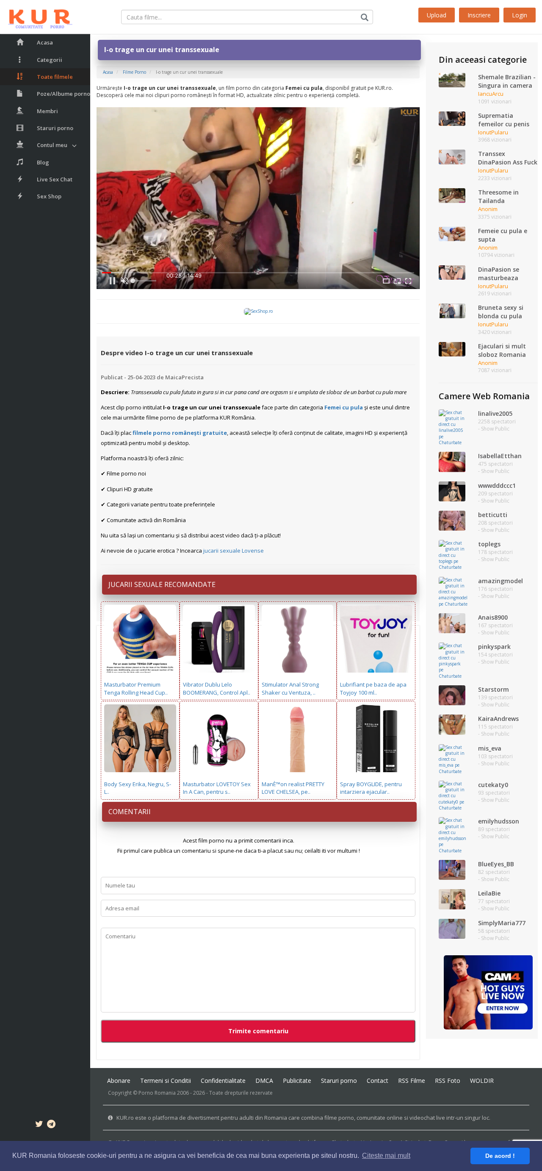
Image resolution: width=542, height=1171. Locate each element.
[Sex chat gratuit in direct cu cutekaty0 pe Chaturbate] (452, 795)
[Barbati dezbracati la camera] (488, 992)
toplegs (489, 544)
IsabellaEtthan (500, 456)
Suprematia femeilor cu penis (503, 119)
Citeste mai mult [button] (386, 1155)
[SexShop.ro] (258, 311)
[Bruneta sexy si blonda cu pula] (452, 310)
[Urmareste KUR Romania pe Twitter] (39, 1125)
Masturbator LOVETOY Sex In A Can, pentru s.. (217, 788)
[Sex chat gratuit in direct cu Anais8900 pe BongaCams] (452, 623)
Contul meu (52, 145)
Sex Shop (49, 196)
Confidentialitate (223, 1080)
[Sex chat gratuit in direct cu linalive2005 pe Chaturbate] (452, 427)
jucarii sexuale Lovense (233, 550)
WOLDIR (482, 1080)
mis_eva (489, 748)
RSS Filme (411, 1080)
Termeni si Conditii (165, 1080)
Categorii (49, 60)
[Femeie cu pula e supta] (452, 233)
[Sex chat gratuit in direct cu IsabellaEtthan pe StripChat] (452, 462)
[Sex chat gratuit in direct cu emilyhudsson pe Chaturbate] (452, 835)
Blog (43, 162)
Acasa (45, 42)
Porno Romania (157, 1092)
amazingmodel (500, 581)
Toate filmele (55, 77)
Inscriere (479, 15)
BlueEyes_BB (496, 864)
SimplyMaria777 (501, 923)
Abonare (118, 1080)
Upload (436, 15)
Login (519, 15)
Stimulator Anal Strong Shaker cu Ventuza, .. (290, 688)
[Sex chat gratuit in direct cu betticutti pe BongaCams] (452, 520)
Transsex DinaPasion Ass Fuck (507, 158)
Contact (377, 1080)
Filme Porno (134, 72)
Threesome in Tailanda (498, 196)
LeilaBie (489, 893)
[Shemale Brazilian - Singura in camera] (452, 80)
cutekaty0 (493, 785)
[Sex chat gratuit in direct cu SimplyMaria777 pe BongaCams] (452, 928)
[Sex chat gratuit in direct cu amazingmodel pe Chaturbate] (453, 591)
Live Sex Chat (54, 179)
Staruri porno (55, 128)
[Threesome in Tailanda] (452, 195)
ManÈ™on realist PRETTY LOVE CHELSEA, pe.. (293, 788)
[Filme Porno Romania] (36, 17)
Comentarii (129, 811)
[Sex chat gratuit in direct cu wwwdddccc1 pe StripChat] (452, 491)
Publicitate (297, 1080)
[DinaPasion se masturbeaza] (452, 272)
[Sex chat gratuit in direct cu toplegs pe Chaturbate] (452, 555)
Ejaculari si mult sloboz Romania (502, 350)
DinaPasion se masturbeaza (498, 273)
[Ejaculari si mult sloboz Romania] (452, 349)
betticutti (492, 515)
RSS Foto (447, 1080)
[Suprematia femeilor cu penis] (452, 118)
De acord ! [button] (500, 1155)
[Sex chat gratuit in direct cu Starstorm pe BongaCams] (452, 695)
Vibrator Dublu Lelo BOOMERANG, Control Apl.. (216, 688)
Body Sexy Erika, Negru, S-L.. (137, 788)
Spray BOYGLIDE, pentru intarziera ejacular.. (371, 788)
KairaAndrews (498, 719)
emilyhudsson (498, 821)
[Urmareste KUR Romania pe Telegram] (51, 1125)
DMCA (264, 1080)
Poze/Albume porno (63, 93)
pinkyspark (494, 647)
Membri (47, 111)
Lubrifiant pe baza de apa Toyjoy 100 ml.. (373, 688)
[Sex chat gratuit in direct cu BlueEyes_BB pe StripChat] (452, 869)
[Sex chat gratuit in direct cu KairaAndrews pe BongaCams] (452, 724)
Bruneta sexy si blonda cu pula (500, 311)
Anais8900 (493, 617)
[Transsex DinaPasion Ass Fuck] (452, 156)
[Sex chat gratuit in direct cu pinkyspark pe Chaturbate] (452, 660)
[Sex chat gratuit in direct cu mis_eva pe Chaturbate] (452, 759)
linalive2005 (495, 413)
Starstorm (493, 689)
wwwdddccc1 (497, 485)
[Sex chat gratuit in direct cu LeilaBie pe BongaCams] (452, 899)
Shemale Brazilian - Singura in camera (507, 81)
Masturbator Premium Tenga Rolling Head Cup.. (136, 688)
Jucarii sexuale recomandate (162, 584)
